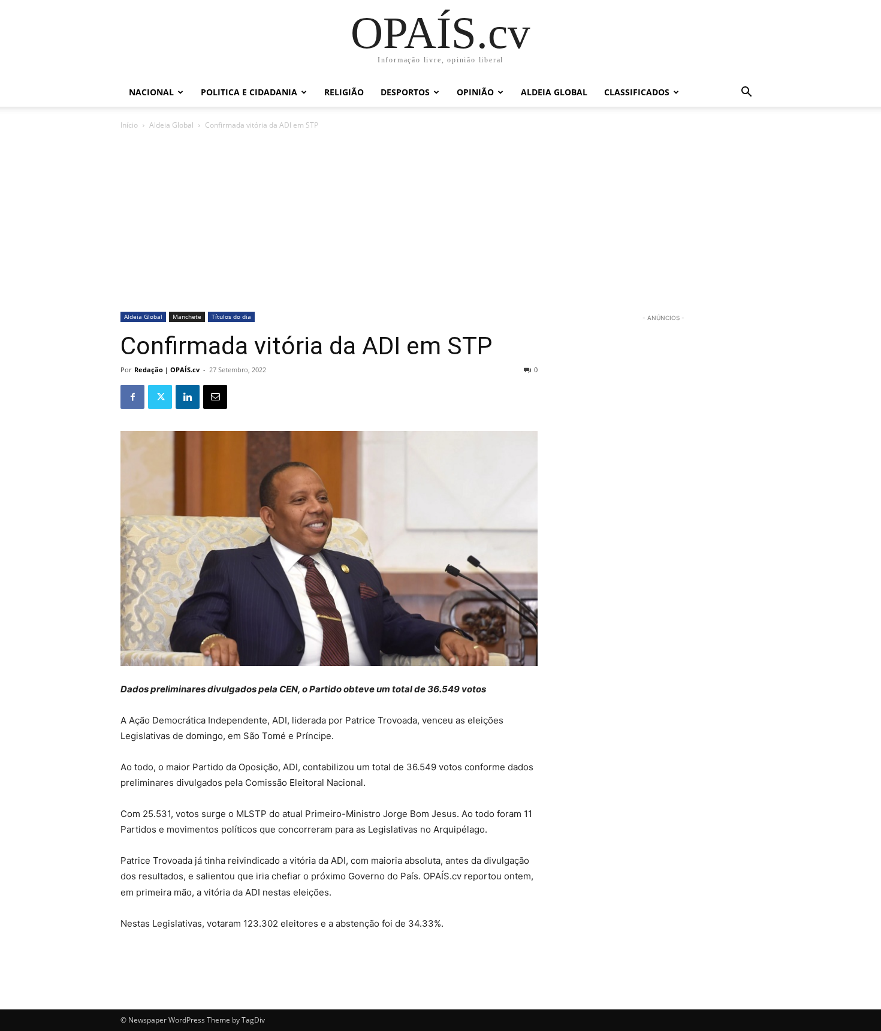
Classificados (636, 92)
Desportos (405, 92)
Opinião (475, 92)
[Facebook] (132, 397)
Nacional (151, 92)
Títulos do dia (231, 316)
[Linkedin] (188, 397)
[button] (746, 93)
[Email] (215, 397)
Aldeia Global (554, 92)
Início (129, 125)
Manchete (187, 316)
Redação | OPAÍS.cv (167, 369)
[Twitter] (160, 397)
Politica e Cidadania (249, 92)
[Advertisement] (440, 222)
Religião (344, 92)
